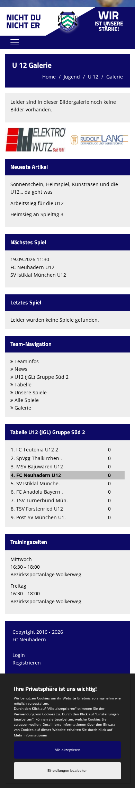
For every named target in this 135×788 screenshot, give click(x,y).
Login (18, 655)
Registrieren (26, 662)
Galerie (114, 76)
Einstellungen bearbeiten (67, 770)
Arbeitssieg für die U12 (37, 203)
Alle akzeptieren (67, 750)
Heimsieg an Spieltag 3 (36, 214)
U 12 (93, 76)
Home (49, 76)
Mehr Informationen (30, 735)
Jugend (72, 76)
